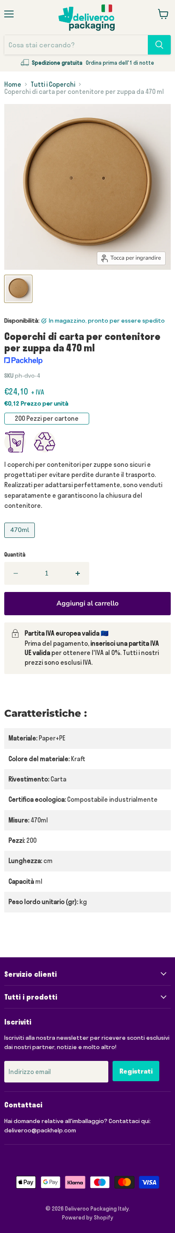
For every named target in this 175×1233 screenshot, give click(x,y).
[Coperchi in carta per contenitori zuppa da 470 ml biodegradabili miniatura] (18, 288)
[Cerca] (159, 45)
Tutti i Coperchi (53, 84)
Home (12, 84)
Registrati (135, 1071)
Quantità (14, 554)
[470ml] (20, 540)
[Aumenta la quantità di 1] (78, 573)
